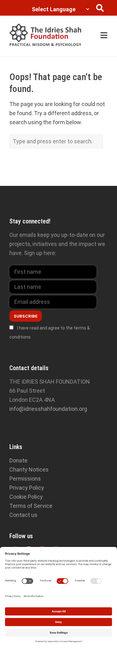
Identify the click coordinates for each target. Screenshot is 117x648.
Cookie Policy (26, 496)
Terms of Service (30, 506)
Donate (18, 460)
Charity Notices (29, 469)
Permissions (25, 478)
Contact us (23, 515)
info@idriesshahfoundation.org (48, 409)
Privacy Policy (26, 487)
